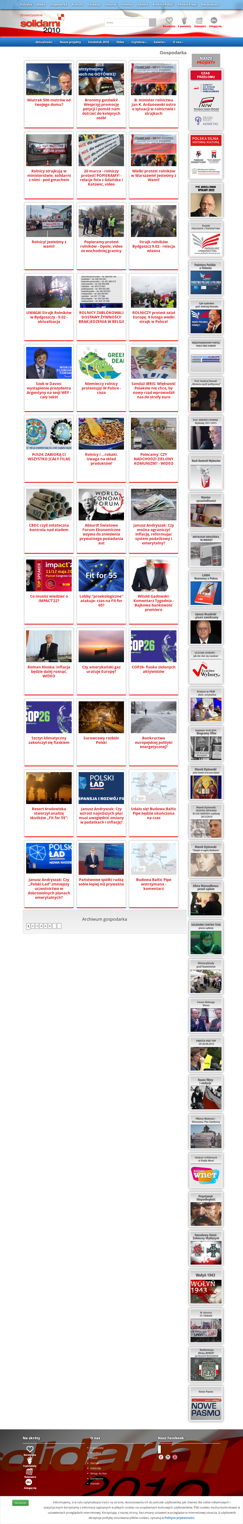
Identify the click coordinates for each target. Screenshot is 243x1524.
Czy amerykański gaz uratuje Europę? (101, 669)
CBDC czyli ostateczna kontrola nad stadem (49, 527)
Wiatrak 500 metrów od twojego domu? (49, 102)
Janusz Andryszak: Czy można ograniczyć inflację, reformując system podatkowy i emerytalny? (153, 534)
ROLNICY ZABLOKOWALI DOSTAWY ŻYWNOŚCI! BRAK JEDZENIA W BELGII (101, 317)
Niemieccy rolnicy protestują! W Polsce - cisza (101, 388)
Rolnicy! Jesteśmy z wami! (49, 244)
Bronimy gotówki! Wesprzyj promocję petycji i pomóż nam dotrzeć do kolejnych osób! (101, 109)
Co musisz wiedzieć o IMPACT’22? (49, 598)
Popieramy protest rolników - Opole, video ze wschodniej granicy (101, 246)
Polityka (26, 4)
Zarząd (94, 1463)
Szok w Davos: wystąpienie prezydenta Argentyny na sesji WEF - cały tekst (49, 390)
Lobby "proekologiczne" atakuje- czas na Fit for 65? (101, 600)
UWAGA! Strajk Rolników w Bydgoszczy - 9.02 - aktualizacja (49, 317)
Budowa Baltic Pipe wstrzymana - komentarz (153, 884)
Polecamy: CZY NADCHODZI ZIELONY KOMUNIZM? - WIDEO (153, 459)
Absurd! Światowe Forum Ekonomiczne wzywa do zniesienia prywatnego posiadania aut (101, 534)
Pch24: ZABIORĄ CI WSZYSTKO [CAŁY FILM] (49, 456)
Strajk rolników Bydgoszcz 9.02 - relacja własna (153, 246)
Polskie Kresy (187, 4)
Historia (111, 4)
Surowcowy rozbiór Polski (101, 740)
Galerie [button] (159, 42)
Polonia (126, 4)
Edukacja (94, 4)
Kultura (77, 4)
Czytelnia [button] (138, 42)
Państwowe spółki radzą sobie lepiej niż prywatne (101, 881)
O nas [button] (177, 42)
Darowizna (96, 1478)
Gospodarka (58, 4)
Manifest (95, 1453)
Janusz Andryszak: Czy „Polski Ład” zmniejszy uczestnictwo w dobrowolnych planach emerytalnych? (49, 888)
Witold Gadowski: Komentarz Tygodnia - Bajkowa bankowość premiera (153, 603)
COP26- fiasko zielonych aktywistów (154, 669)
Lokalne (142, 4)
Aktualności (43, 42)
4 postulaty (97, 1447)
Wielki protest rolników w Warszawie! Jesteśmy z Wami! (153, 175)
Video (120, 42)
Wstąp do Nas (98, 1473)
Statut (93, 1458)
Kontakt (94, 1483)
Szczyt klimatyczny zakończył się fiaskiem (49, 740)
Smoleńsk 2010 (98, 42)
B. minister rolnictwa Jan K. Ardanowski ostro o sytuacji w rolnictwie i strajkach (154, 107)
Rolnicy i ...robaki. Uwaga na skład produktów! (101, 459)
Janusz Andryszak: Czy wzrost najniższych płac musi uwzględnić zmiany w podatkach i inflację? (101, 815)
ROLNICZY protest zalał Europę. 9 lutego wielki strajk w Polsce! (153, 317)
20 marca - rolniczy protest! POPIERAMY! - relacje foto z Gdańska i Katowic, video (101, 178)
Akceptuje (20, 1502)
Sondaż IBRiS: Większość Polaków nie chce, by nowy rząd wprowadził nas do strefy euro (153, 390)
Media (41, 4)
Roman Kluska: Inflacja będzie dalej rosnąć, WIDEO (49, 671)
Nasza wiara (210, 4)
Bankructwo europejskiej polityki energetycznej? (153, 742)
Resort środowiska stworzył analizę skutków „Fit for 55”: (49, 813)
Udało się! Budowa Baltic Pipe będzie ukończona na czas (153, 813)
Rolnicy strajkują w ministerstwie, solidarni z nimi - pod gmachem (49, 175)
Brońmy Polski (163, 4)
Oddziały (95, 1468)
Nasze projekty (70, 42)
